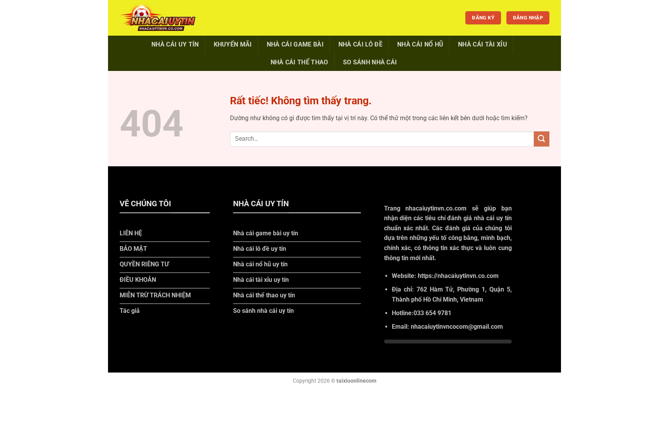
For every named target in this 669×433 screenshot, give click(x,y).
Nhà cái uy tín (175, 44)
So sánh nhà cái (370, 62)
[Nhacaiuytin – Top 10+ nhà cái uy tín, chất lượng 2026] (158, 17)
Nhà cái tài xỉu (482, 44)
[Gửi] (541, 139)
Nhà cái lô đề (360, 44)
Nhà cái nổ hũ (420, 44)
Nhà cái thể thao (299, 62)
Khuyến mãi (233, 44)
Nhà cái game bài (295, 44)
